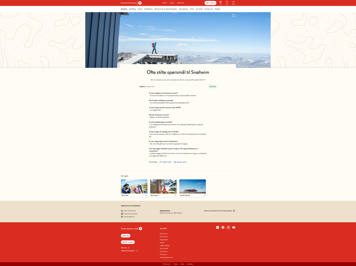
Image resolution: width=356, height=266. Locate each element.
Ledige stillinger (165, 246)
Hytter (164, 3)
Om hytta (199, 9)
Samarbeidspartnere (166, 257)
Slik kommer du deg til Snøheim (165, 9)
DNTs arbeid (164, 237)
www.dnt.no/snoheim (130, 214)
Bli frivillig (125, 236)
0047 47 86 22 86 (129, 211)
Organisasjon (164, 240)
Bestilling (132, 9)
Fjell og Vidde (164, 248)
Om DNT (163, 228)
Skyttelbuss (148, 9)
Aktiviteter (180, 3)
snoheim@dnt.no (129, 217)
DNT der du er (167, 264)
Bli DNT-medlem (127, 242)
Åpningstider (183, 9)
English (217, 9)
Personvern (163, 254)
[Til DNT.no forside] (131, 3)
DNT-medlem (210, 3)
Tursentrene (164, 251)
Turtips (171, 3)
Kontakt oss (209, 9)
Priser (192, 9)
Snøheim (124, 9)
